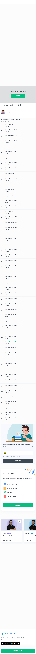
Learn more (18, 505)
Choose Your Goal (9, 2)
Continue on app (18, 650)
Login (18, 95)
